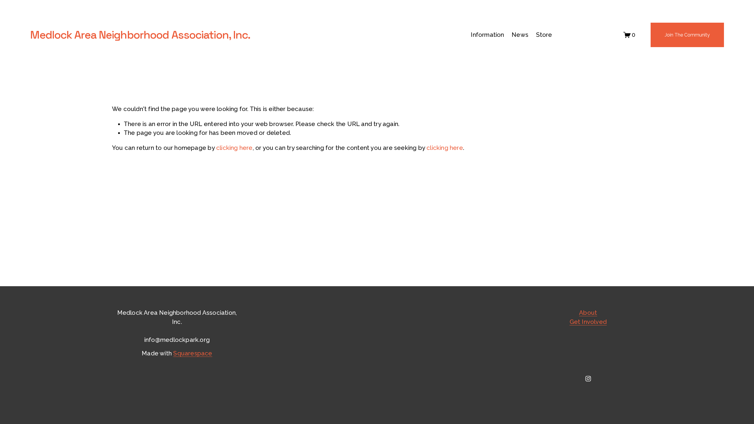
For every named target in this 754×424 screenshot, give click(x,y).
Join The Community (687, 35)
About (588, 312)
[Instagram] (588, 379)
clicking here (234, 147)
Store (544, 34)
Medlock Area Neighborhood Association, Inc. (140, 35)
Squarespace (192, 353)
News (520, 34)
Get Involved (588, 321)
